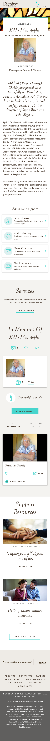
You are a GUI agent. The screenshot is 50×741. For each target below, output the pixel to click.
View (31, 382)
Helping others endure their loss (25, 610)
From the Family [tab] (36, 425)
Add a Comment (17, 481)
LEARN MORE (25, 566)
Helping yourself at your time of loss (25, 553)
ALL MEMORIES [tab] (14, 425)
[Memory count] (13, 347)
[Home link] (10, 4)
